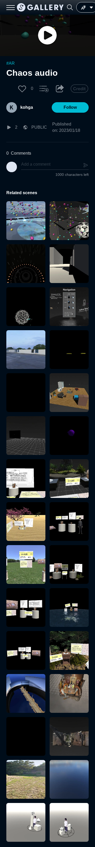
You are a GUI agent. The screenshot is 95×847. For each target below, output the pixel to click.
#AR (10, 63)
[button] (70, 7)
